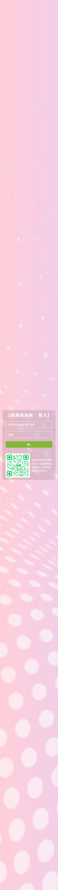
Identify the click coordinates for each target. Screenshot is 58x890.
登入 (29, 444)
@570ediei (41, 470)
